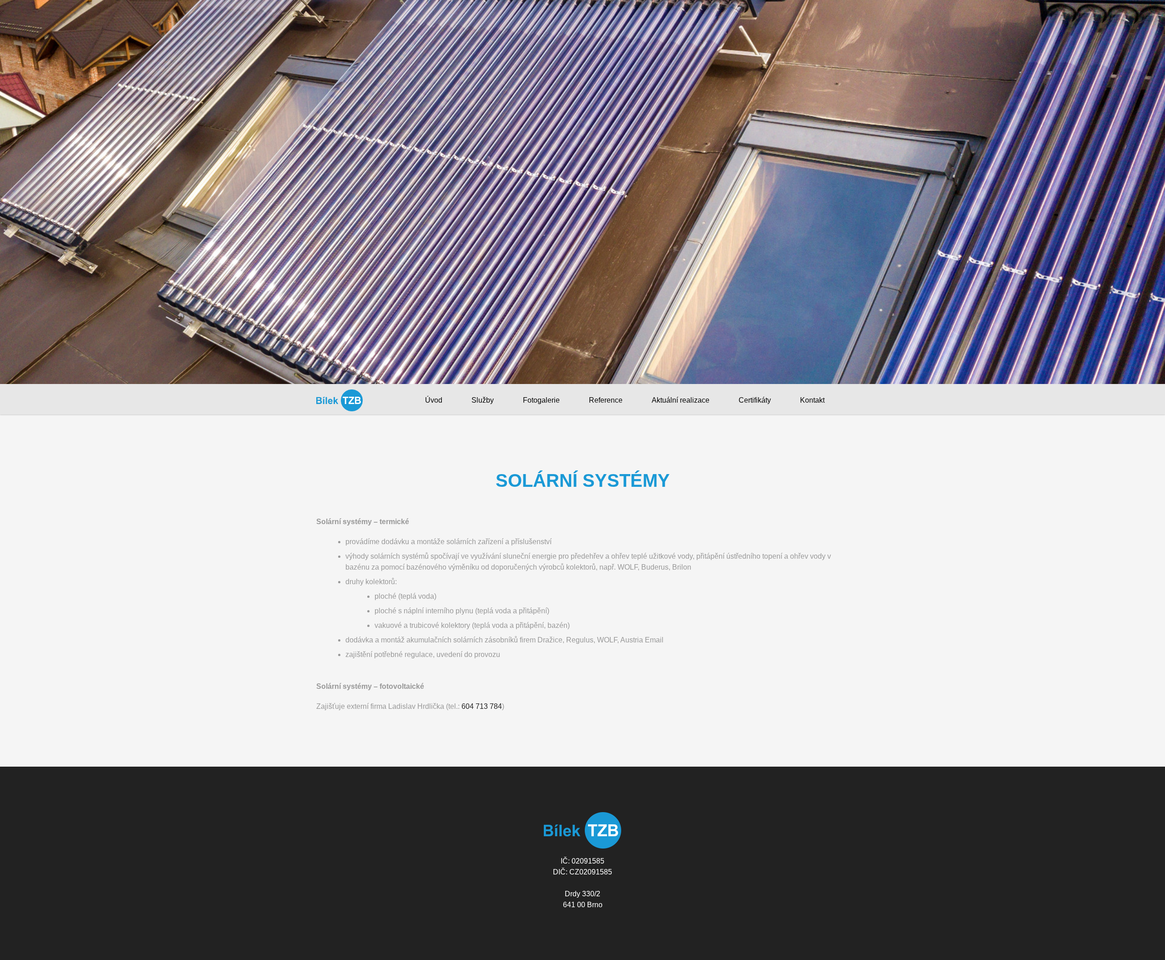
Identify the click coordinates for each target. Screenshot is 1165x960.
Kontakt (812, 400)
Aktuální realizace (680, 400)
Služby (482, 400)
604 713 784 (481, 706)
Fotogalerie (541, 400)
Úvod (433, 400)
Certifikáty (755, 400)
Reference (606, 400)
